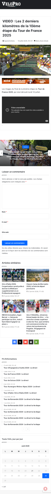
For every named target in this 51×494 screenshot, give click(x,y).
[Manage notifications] (45, 489)
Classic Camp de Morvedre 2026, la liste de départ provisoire (37, 286)
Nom (4, 212)
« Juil (4, 487)
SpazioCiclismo (9, 41)
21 (32, 471)
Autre (39, 146)
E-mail (5, 222)
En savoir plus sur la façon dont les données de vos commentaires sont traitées (25, 250)
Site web (5, 232)
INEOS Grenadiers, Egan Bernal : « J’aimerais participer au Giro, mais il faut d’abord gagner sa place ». (12, 319)
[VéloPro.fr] (11, 4)
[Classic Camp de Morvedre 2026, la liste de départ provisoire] (37, 275)
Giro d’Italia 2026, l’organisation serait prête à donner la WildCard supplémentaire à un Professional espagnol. (13, 288)
